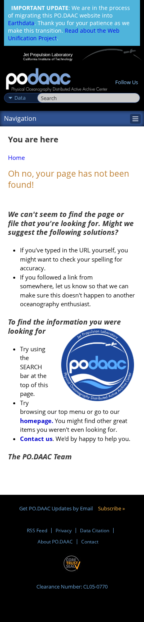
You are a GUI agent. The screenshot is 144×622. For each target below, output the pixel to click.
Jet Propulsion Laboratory (47, 54)
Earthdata (21, 23)
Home (16, 157)
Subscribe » (111, 508)
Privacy (64, 530)
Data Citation (94, 530)
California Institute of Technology (48, 59)
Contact (89, 541)
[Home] (57, 80)
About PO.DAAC (55, 541)
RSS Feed (37, 530)
